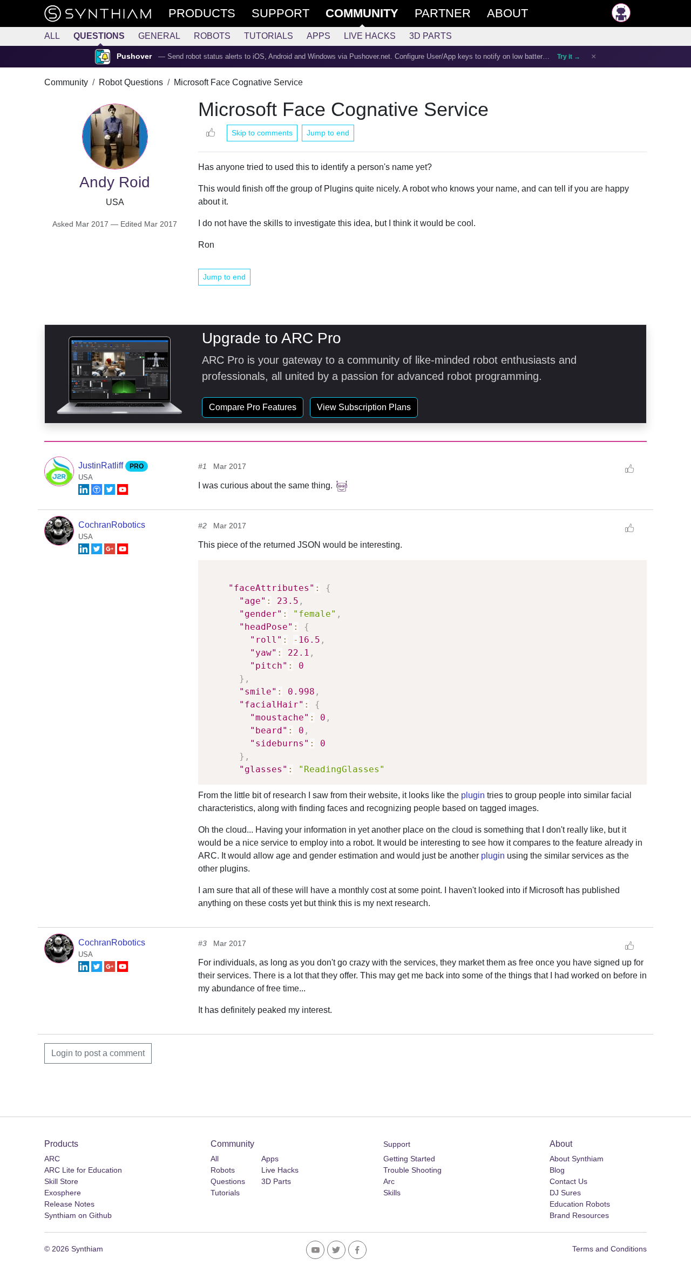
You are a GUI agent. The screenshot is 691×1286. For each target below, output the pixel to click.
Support (396, 1144)
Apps (318, 35)
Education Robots (580, 1204)
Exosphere (62, 1192)
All (52, 35)
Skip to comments (262, 132)
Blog (557, 1170)
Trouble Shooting (412, 1170)
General (159, 35)
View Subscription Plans (364, 407)
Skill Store (61, 1181)
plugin (473, 795)
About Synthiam (577, 1158)
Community (66, 82)
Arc (389, 1181)
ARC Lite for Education (83, 1170)
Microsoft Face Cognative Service (238, 82)
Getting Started (409, 1158)
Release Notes (69, 1204)
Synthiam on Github (78, 1215)
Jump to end (328, 132)
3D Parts (430, 35)
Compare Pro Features (252, 407)
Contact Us (568, 1181)
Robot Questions (131, 82)
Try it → (568, 56)
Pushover (134, 56)
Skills (392, 1192)
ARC (52, 1158)
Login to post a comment (98, 1053)
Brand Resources (579, 1215)
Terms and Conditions (609, 1248)
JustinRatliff (101, 465)
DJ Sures (565, 1192)
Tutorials (268, 35)
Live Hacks (370, 35)
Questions (99, 35)
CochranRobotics (111, 524)
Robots (212, 35)
